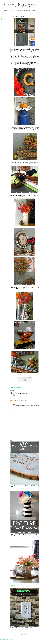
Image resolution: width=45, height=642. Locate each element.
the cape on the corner (16, 400)
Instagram (24, 52)
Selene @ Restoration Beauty (17, 392)
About (30, 10)
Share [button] (11, 386)
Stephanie (17, 394)
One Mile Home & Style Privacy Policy (6, 639)
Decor (7, 10)
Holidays (2, 19)
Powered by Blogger (23, 634)
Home (5, 10)
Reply (14, 398)
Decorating (2, 18)
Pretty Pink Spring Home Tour (19, 584)
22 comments (14, 537)
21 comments (13, 585)
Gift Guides (16, 10)
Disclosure (26, 10)
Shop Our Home (21, 10)
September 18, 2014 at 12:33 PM (24, 400)
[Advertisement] (24, 432)
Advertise (33, 10)
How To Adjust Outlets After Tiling (21, 627)
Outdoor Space (3, 20)
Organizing (11, 10)
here (27, 56)
